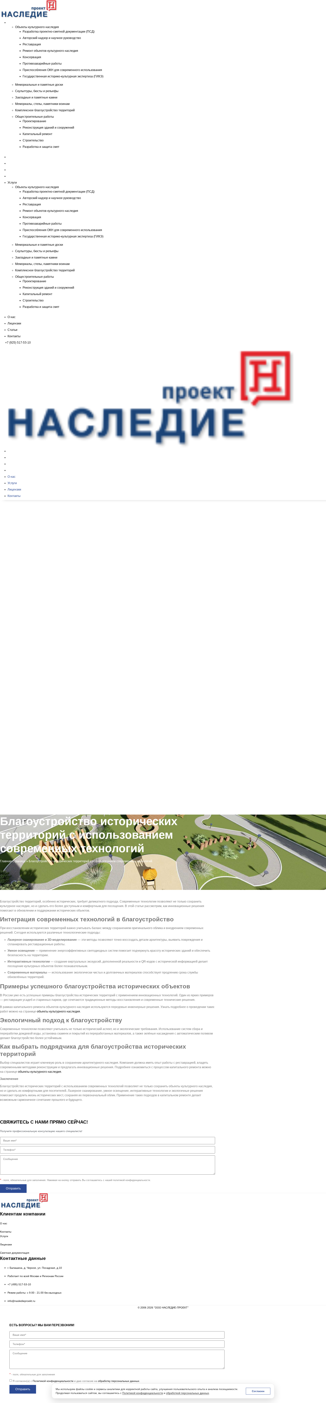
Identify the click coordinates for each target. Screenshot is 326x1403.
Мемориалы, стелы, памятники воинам (42, 103)
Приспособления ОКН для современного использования (62, 70)
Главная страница (12, 861)
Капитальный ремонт (37, 134)
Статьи (12, 169)
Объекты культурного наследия (37, 27)
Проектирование (34, 121)
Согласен (258, 1391)
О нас (11, 157)
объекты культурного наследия (58, 1011)
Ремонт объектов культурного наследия (50, 50)
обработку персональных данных (118, 1380)
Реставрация (32, 44)
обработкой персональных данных (187, 1393)
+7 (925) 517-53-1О (18, 815)
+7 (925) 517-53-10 (18, 342)
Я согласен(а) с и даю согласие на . (76, 1381)
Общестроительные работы (34, 116)
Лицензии (14, 163)
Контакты (14, 176)
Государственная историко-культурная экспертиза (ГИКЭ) (63, 76)
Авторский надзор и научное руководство (52, 38)
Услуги (12, 22)
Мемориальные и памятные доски (39, 84)
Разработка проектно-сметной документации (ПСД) (59, 31)
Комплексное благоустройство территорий (45, 110)
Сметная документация (14, 1252)
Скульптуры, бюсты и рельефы (36, 91)
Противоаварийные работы (42, 63)
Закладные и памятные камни (36, 97)
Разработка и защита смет (41, 146)
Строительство (33, 140)
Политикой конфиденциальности (142, 1393)
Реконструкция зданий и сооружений (48, 127)
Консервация (32, 57)
